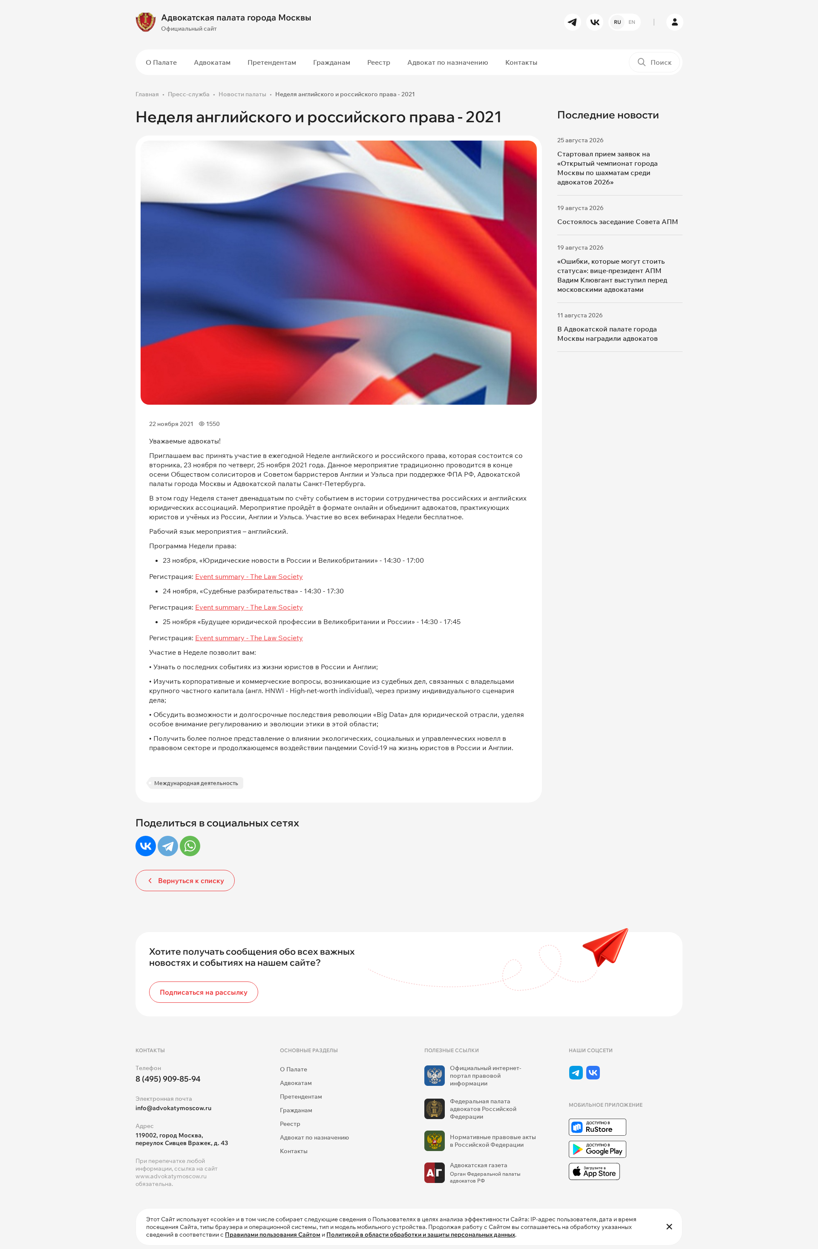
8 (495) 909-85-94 (168, 1079)
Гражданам (331, 62)
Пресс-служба (189, 94)
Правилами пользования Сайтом (272, 1234)
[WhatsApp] (190, 846)
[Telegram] (168, 846)
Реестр (378, 62)
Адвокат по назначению (447, 62)
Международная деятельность (196, 783)
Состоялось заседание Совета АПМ (617, 221)
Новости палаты (242, 94)
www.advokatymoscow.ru (171, 1176)
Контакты (521, 62)
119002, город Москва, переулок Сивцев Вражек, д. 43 (181, 1139)
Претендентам (272, 62)
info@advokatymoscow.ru (173, 1108)
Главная (147, 94)
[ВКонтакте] (145, 846)
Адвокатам (212, 62)
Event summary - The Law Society (249, 576)
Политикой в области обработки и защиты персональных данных (420, 1234)
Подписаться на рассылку (204, 992)
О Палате (161, 62)
